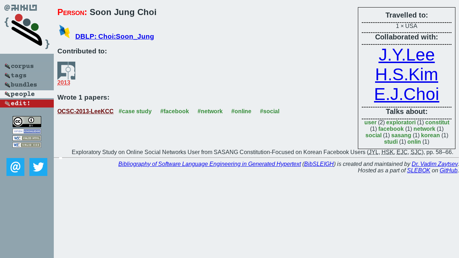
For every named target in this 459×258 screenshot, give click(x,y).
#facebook (174, 111)
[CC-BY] (27, 125)
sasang (401, 135)
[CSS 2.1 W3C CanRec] (27, 153)
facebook (391, 129)
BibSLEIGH (319, 164)
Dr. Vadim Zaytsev (435, 164)
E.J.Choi (406, 94)
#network (210, 111)
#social (269, 111)
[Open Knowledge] (27, 132)
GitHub (449, 170)
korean (430, 135)
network (424, 129)
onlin (414, 142)
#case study (135, 111)
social (373, 135)
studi (391, 142)
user (370, 122)
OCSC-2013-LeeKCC (85, 111)
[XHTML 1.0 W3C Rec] (27, 139)
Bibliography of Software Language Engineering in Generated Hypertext (209, 164)
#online (241, 111)
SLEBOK (418, 170)
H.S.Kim (406, 74)
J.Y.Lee (407, 54)
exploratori (401, 122)
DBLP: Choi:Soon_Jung (114, 36)
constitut (437, 122)
